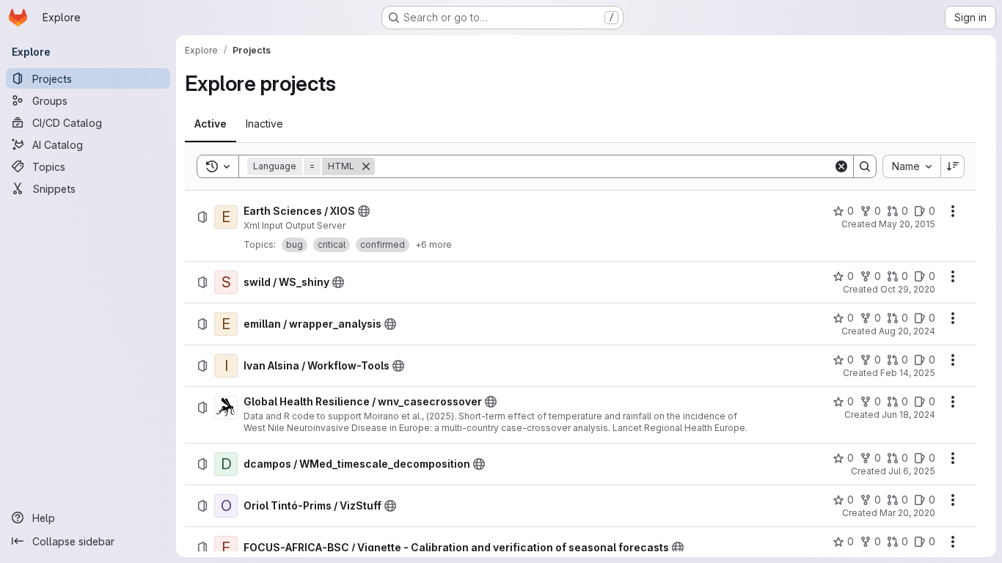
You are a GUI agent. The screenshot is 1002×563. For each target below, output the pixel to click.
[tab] (210, 124)
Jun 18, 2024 (908, 414)
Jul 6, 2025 (911, 471)
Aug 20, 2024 (907, 330)
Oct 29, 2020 (907, 289)
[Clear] (841, 166)
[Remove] (366, 166)
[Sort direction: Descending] (953, 166)
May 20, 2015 (907, 223)
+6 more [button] (433, 244)
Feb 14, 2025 (907, 372)
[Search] (865, 166)
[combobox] (911, 166)
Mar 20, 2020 (907, 512)
